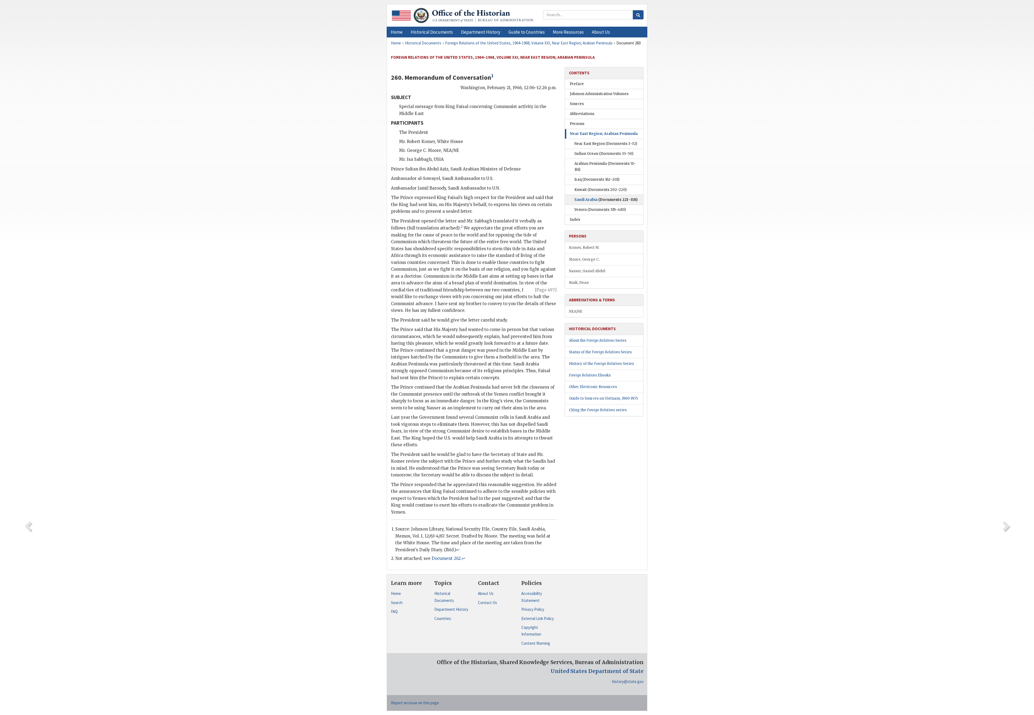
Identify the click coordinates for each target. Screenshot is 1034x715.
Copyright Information (531, 631)
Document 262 (446, 558)
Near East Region (605, 143)
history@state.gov (628, 681)
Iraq (596, 179)
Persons (577, 123)
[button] (432, 32)
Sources (577, 104)
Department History (451, 609)
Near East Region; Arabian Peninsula (604, 133)
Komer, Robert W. (584, 247)
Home (396, 593)
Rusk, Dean (579, 282)
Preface (577, 84)
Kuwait (600, 189)
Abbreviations (582, 113)
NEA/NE (575, 311)
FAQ (394, 611)
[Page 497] (546, 289)
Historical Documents (444, 597)
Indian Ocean (603, 153)
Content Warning (535, 643)
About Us (486, 593)
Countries (442, 618)
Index (575, 219)
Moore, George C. (584, 259)
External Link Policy (537, 618)
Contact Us (487, 602)
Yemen (600, 209)
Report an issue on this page (415, 702)
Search (397, 602)
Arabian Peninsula (605, 166)
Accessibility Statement (531, 597)
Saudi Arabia (606, 199)
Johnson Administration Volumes (599, 94)
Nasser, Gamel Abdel (587, 271)
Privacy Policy (532, 609)
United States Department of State (597, 671)
